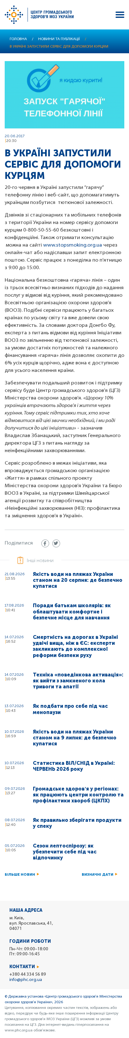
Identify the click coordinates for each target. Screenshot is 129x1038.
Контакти (22, 966)
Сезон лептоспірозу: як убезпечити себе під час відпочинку (64, 852)
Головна (18, 39)
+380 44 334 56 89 (27, 974)
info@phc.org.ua (25, 980)
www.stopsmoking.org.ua (72, 245)
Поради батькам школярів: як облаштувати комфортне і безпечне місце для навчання (72, 611)
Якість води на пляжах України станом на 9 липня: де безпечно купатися (74, 738)
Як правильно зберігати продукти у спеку (77, 823)
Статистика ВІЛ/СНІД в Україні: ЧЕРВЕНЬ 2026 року (74, 766)
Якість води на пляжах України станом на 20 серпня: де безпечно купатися (77, 580)
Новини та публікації (59, 39)
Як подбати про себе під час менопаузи (70, 709)
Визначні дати (97, 874)
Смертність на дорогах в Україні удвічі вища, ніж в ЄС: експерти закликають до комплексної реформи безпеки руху (75, 646)
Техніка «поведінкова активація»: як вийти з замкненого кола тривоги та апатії (78, 681)
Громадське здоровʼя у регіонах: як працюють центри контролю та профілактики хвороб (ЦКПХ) (78, 795)
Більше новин (20, 874)
